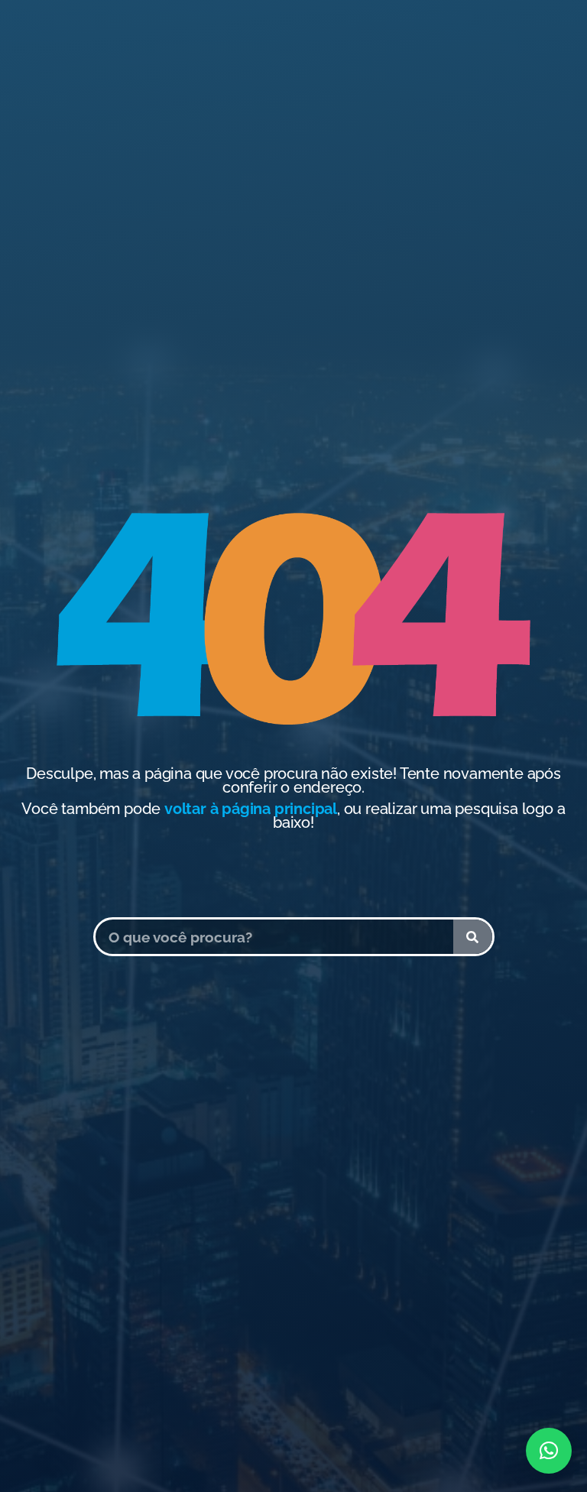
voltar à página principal (250, 809)
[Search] (472, 937)
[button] (549, 1451)
